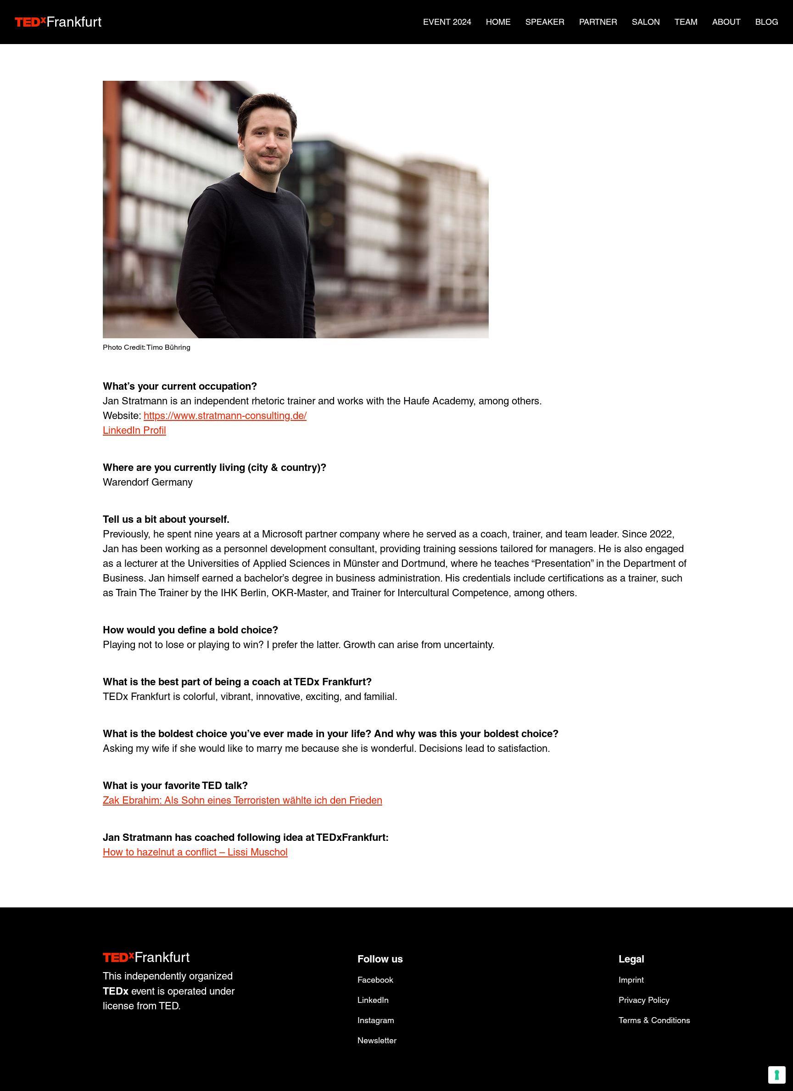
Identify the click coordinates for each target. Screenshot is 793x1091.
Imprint (631, 980)
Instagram (375, 1020)
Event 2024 (447, 22)
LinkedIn (373, 1000)
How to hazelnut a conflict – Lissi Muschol (195, 852)
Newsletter (376, 1040)
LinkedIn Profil (134, 430)
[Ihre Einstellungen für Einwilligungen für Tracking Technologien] (777, 1075)
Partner (598, 22)
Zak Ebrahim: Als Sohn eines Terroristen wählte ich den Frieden (242, 800)
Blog (766, 22)
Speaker (544, 22)
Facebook (375, 980)
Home (498, 22)
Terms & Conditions (654, 1020)
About (726, 22)
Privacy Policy (644, 1000)
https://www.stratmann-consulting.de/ (225, 415)
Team (686, 22)
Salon (646, 22)
